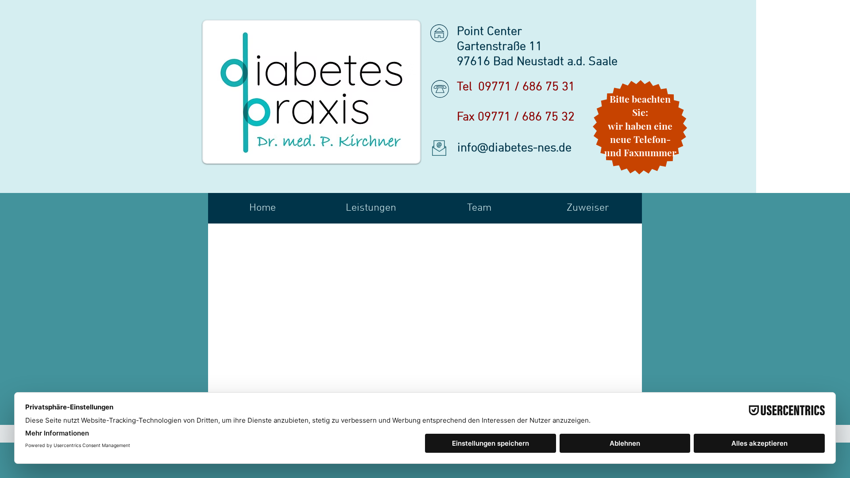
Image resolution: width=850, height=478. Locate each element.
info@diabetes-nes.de (514, 148)
